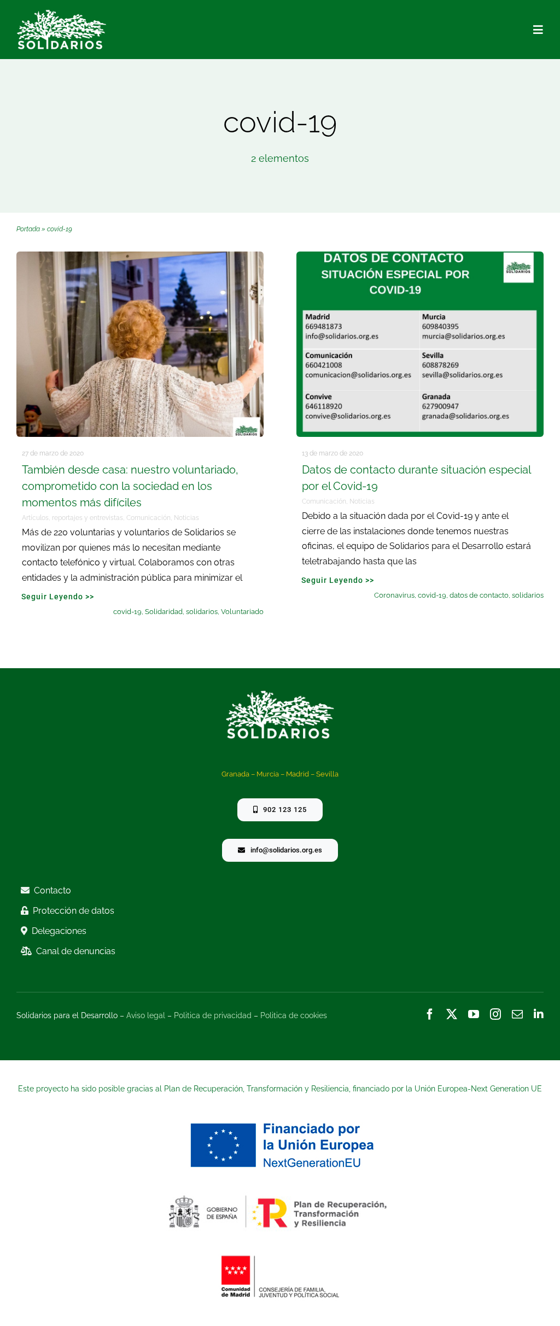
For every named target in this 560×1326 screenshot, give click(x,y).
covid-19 (127, 611)
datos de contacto (479, 595)
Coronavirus (394, 595)
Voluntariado (242, 611)
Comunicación (148, 518)
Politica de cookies (293, 1015)
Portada (28, 229)
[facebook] (429, 1014)
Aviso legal (145, 1015)
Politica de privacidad (213, 1015)
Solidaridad (164, 611)
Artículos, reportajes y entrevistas (72, 518)
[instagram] (495, 1014)
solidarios (202, 611)
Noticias (186, 518)
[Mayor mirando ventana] (140, 256)
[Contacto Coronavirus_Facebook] (420, 256)
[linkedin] (539, 1014)
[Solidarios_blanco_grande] (61, 14)
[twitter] (451, 1014)
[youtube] (473, 1014)
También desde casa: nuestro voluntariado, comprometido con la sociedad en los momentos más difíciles (130, 486)
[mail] (517, 1014)
